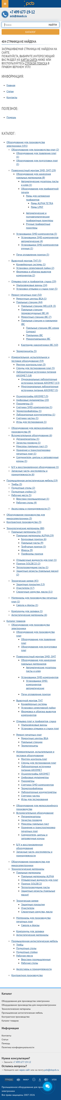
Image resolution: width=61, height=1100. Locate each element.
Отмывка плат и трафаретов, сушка (36, 721)
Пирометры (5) (24, 403)
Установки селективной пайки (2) (35, 268)
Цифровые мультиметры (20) (32, 400)
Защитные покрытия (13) (30, 584)
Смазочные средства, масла (37, 911)
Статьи (10, 91)
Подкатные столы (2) (23, 487)
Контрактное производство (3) (24, 522)
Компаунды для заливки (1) (27, 611)
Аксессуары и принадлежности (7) (30, 508)
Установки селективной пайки (38, 707)
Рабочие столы (29, 963)
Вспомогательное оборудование (35, 812)
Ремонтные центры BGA (34, 738)
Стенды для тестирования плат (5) (35, 368)
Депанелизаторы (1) (27, 438)
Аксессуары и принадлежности (34, 969)
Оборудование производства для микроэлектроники (29, 1004)
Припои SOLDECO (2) (28, 563)
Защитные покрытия (33, 904)
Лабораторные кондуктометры (39, 792)
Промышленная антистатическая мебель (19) (32, 480)
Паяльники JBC (34, 335)
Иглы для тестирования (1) (31, 421)
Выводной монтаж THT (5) (26, 260)
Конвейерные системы (34, 704)
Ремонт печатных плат (29, 734)
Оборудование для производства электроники (26, 1001)
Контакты (12, 97)
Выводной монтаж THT (29, 700)
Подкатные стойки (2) (23, 491)
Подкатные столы (26, 948)
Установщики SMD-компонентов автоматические (37, 684)
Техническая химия (27, 900)
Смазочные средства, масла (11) (34, 591)
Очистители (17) (25, 588)
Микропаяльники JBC (38, 338)
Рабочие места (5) (21, 495)
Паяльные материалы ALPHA (37, 876)
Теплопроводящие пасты (35, 887)
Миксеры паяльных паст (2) (31, 446)
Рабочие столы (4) (26, 502)
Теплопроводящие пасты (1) (32, 567)
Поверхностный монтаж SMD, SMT (36, 656)
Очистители (27, 908)
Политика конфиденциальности (18, 1047)
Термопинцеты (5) (26, 351)
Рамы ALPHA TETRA (42, 203)
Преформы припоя (32, 553)
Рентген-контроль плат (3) (31, 364)
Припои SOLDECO (31, 883)
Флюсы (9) (27, 550)
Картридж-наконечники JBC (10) (39, 344)
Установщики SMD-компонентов (39, 677)
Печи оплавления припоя (36, 694)
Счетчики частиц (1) (27, 418)
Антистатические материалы (32, 934)
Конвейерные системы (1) (31, 264)
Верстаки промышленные (36, 959)
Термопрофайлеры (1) (28, 411)
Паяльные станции (31, 742)
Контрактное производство (27, 975)
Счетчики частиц (30, 795)
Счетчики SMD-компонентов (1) (34, 407)
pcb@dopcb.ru (18, 16)
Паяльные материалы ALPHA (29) (35, 535)
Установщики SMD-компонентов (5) (36, 233)
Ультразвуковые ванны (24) (31, 285)
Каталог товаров (16, 621)
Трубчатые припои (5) (33, 546)
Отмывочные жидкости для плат (39, 879)
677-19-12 (22, 1062)
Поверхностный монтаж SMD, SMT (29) (33, 170)
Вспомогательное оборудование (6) (31, 435)
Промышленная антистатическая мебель (34, 941)
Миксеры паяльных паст (35, 823)
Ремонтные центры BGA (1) (31, 298)
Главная (11, 85)
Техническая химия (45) (24, 580)
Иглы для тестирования (34, 799)
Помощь (11, 117)
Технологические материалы (27, 869)
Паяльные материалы (28, 872)
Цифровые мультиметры (35, 777)
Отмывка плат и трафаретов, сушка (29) (33, 281)
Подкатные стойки (27, 952)
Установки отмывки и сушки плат (40, 728)
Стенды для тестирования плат (38, 762)
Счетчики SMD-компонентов (37, 784)
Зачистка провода (31, 820)
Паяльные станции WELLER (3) (38, 306)
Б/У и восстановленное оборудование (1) (35, 467)
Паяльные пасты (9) (32, 542)
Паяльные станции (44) (29, 302)
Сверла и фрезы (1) (27, 605)
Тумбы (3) (16, 484)
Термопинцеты (29, 745)
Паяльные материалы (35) (26, 531)
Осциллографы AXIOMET (35, 773)
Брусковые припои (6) (33, 539)
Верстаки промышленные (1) (32, 498)
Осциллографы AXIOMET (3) (32, 396)
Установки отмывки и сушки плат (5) (36, 288)
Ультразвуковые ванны (34, 724)
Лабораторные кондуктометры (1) (35, 414)
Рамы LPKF (37, 207)
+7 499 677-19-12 (22, 12)
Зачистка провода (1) (28, 442)
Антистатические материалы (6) (29, 614)
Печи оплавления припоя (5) (32, 254)
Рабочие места (24, 955)
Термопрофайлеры (32, 788)
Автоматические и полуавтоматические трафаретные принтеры (39, 216)
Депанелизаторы (31, 816)
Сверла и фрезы (30, 925)
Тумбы (19, 944)
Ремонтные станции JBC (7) (36, 316)
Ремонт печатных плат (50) (26, 294)
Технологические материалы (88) (25, 528)
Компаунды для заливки (30, 931)
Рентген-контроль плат (34, 759)
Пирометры (27, 781)
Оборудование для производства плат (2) (35, 149)
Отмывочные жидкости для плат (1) (36, 560)
